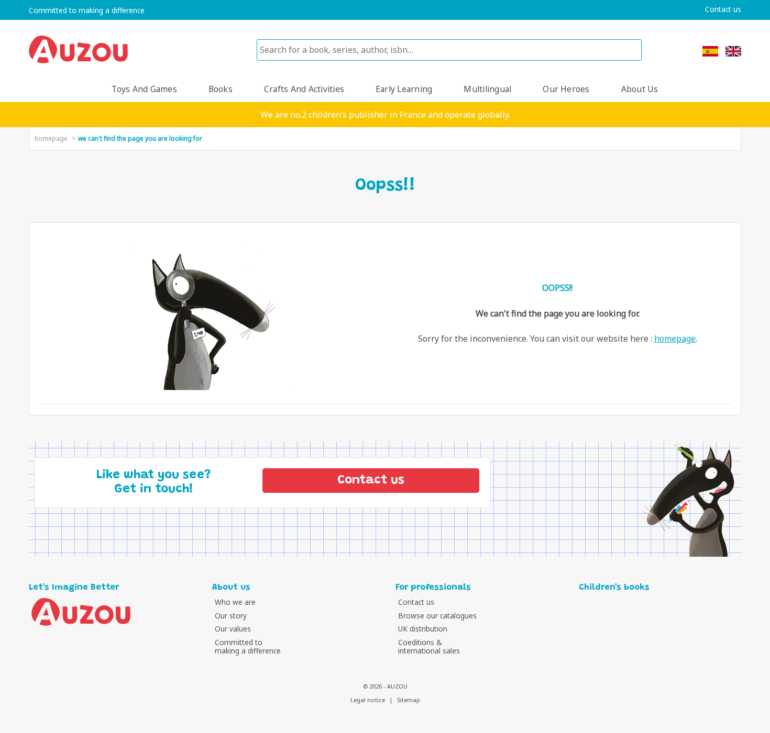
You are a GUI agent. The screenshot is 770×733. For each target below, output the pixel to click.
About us (639, 89)
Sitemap (408, 700)
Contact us (723, 9)
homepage (51, 138)
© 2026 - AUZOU (385, 686)
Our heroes (566, 89)
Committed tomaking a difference (248, 646)
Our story (231, 616)
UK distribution (422, 629)
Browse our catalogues (437, 616)
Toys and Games (144, 89)
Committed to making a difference (87, 10)
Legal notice (367, 700)
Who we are (235, 602)
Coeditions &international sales (429, 646)
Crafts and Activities (304, 89)
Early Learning (404, 89)
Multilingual (487, 89)
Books (220, 89)
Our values (233, 629)
